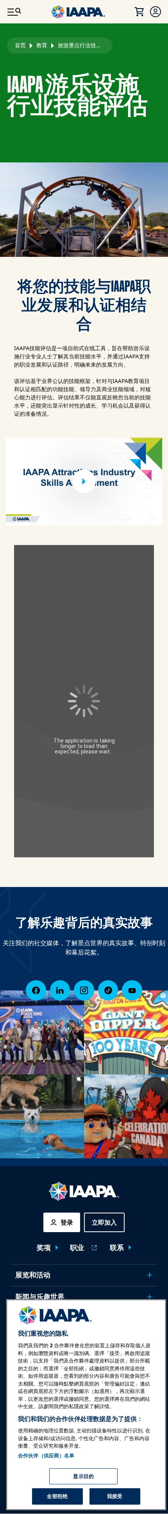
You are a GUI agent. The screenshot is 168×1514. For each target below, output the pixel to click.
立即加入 (104, 1222)
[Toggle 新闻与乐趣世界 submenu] (149, 1297)
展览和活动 (32, 1275)
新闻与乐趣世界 (39, 1297)
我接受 (114, 1496)
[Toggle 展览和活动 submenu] (149, 1275)
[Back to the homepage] (84, 1191)
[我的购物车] (139, 11)
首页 (20, 45)
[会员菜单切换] (155, 11)
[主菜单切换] (14, 12)
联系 (117, 1248)
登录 (67, 1222)
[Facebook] (36, 990)
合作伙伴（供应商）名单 (46, 1455)
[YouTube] (132, 990)
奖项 (44, 1248)
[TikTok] (108, 990)
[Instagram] (84, 990)
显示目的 (83, 1476)
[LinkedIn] (60, 990)
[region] (86, 1404)
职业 (77, 1248)
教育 (41, 45)
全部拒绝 (57, 1496)
